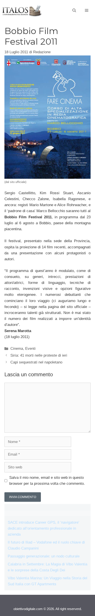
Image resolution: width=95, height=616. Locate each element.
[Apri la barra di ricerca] (74, 10)
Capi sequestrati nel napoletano (36, 362)
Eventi (30, 348)
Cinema (16, 348)
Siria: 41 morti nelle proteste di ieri (38, 355)
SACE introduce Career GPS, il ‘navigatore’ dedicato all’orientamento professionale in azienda (43, 528)
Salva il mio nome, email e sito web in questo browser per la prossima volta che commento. (47, 480)
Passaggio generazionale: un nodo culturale (44, 556)
